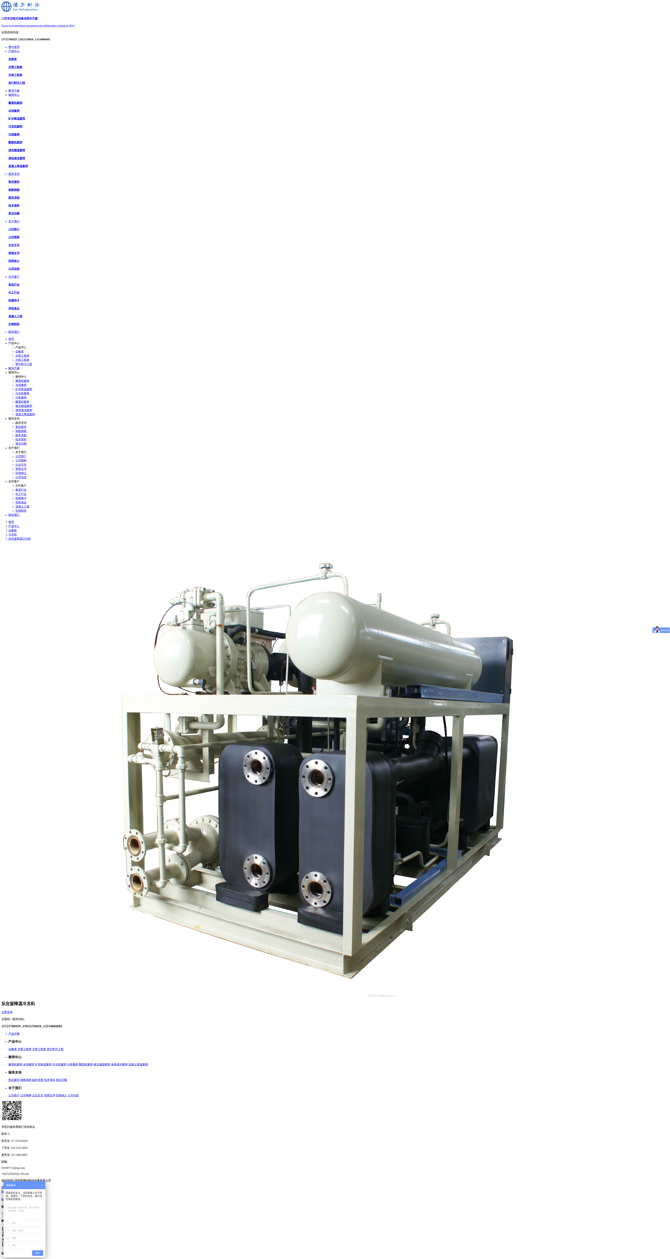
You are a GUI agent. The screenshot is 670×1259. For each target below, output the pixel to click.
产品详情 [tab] (14, 1033)
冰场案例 (21, 385)
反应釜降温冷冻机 (19, 538)
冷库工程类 (22, 359)
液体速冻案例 (23, 410)
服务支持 (14, 174)
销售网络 (21, 431)
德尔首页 (14, 47)
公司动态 (21, 477)
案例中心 (14, 94)
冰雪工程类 (22, 355)
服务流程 (21, 435)
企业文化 (21, 464)
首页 (11, 339)
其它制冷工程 (23, 364)
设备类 (19, 351)
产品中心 (14, 51)
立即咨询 (7, 1012)
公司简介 (21, 456)
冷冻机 (12, 534)
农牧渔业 (21, 502)
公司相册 (21, 460)
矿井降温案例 (23, 389)
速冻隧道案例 (23, 406)
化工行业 (21, 494)
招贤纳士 (21, 473)
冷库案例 (21, 397)
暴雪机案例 (22, 380)
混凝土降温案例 (25, 414)
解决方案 (14, 90)
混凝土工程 (22, 506)
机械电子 (21, 498)
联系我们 (14, 332)
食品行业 (21, 489)
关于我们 (14, 221)
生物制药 (21, 510)
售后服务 (21, 427)
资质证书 (21, 468)
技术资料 (21, 439)
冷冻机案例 (22, 393)
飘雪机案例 (22, 401)
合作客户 (14, 276)
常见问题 (21, 443)
